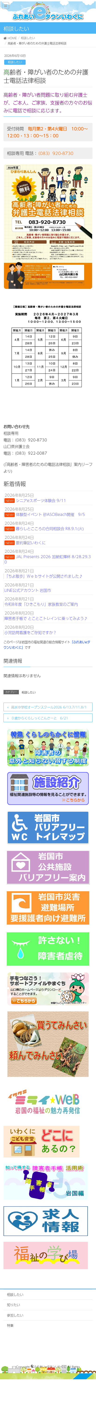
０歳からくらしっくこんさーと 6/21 (39, 718)
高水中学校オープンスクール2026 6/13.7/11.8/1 (49, 707)
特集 (10, 1325)
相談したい (15, 62)
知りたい (13, 1304)
